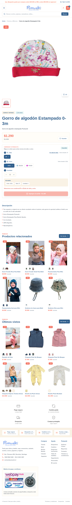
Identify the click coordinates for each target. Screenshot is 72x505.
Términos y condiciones (65, 454)
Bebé (42, 447)
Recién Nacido (43, 450)
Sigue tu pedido (66, 2)
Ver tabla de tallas (53, 152)
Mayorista (64, 449)
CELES (21, 165)
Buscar (65, 14)
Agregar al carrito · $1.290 (37, 193)
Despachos (54, 444)
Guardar (64, 138)
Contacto (64, 451)
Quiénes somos (63, 445)
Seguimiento (55, 458)
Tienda (43, 444)
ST (6, 156)
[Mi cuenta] (63, 8)
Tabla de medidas (53, 454)
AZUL (9, 165)
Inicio (3, 21)
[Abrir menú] (4, 8)
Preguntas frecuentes (54, 450)
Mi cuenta (54, 463)
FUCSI (30, 165)
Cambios (53, 447)
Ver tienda (63, 236)
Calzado (43, 453)
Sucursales (54, 460)
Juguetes (44, 456)
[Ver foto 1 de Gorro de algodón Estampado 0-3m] (6, 103)
